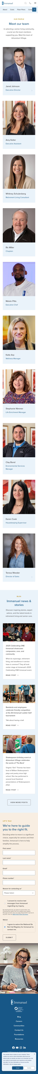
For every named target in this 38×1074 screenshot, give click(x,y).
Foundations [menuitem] (19, 1034)
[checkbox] (19, 927)
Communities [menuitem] (19, 1025)
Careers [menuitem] (19, 1021)
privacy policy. (17, 1064)
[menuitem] (13, 1047)
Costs (12, 9)
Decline (29, 1068)
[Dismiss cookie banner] (34, 1054)
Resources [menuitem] (19, 1038)
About (5, 9)
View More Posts (19, 802)
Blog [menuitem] (19, 1016)
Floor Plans (21, 9)
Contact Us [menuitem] (19, 1030)
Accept (17, 1068)
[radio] (19, 927)
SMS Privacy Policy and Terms (20, 914)
